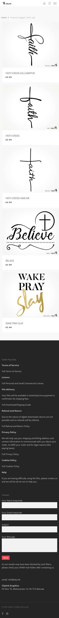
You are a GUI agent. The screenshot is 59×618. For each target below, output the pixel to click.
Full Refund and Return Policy (16, 426)
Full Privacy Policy (10, 454)
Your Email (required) (12, 512)
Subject (5, 524)
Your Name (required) (12, 500)
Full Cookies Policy (10, 466)
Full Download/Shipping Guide (16, 404)
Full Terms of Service (11, 371)
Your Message (8, 536)
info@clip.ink (14, 579)
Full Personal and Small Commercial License (22, 383)
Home (3, 17)
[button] (55, 3)
